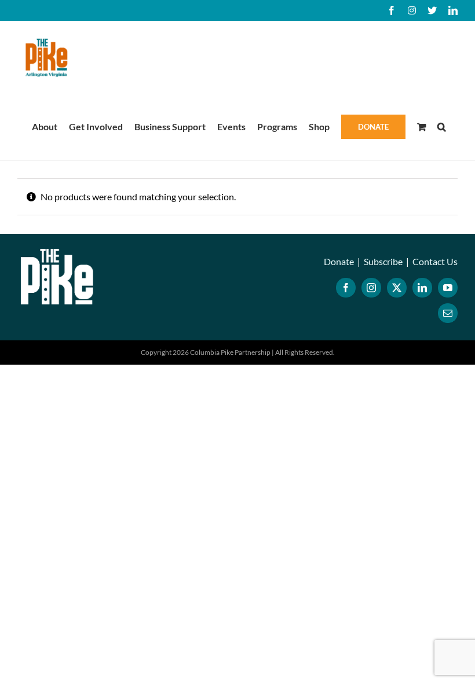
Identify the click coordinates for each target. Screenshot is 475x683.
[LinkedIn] (422, 288)
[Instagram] (371, 288)
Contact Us (435, 261)
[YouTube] (448, 288)
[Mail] (448, 313)
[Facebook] (346, 288)
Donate (339, 261)
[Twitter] (397, 288)
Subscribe (383, 261)
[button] (441, 125)
